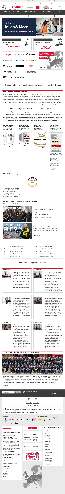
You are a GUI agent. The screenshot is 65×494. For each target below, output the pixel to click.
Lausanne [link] (10, 435)
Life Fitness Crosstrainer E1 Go (16, 251)
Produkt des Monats (10, 40)
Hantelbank (37, 296)
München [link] (5, 446)
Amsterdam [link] (5, 463)
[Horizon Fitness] (8, 66)
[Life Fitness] (31, 66)
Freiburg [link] (11, 442)
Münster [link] (8, 446)
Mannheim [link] (17, 445)
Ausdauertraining (7, 11)
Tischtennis (47, 438)
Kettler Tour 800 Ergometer (45, 251)
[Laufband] (6, 326)
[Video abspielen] (17, 213)
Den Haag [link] (15, 463)
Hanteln (46, 443)
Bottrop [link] (7, 440)
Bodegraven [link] (10, 463)
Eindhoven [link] (5, 464)
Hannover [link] (5, 444)
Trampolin (47, 436)
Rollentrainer (47, 449)
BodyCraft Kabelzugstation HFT (46, 246)
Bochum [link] (18, 438)
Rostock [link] (4, 448)
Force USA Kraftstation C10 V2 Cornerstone (48, 249)
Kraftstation (38, 322)
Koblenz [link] (4, 445)
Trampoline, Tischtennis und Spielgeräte (30, 12)
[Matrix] (8, 72)
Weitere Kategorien (58, 12)
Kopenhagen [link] (5, 474)
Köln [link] (7, 445)
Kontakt (19, 0)
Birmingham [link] (12, 452)
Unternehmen (5, 0)
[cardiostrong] (8, 60)
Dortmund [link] (5, 441)
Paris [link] (6, 471)
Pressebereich (36, 446)
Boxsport (47, 444)
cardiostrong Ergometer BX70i (16, 246)
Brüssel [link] (9, 468)
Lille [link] (4, 471)
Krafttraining (16, 11)
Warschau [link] (5, 477)
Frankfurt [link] (8, 442)
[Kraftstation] (38, 326)
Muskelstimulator (48, 460)
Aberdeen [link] (5, 452)
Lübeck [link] (13, 445)
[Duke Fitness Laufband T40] (58, 42)
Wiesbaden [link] (5, 449)
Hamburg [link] (15, 442)
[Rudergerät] (38, 274)
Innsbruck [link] (7, 458)
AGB (25, 434)
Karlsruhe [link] (13, 444)
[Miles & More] (57, 418)
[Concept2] (19, 60)
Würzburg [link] (10, 449)
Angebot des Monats (41, 40)
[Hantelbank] (38, 300)
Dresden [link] (9, 441)
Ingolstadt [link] (9, 444)
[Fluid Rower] (31, 60)
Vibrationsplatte (48, 461)
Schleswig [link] (14, 448)
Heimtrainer (47, 447)
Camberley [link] (17, 452)
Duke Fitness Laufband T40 (42, 43)
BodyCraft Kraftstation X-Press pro (17, 253)
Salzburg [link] (18, 458)
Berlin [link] (12, 438)
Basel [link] (4, 435)
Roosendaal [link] (10, 464)
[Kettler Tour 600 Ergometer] (27, 42)
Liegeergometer (48, 446)
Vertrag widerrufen (32, 428)
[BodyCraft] (19, 54)
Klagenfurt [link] (12, 458)
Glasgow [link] (9, 454)
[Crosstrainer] (6, 274)
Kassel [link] (17, 444)
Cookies (25, 436)
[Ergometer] (6, 300)
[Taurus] (31, 72)
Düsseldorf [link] (13, 441)
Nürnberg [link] (12, 446)
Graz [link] (4, 458)
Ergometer (6, 296)
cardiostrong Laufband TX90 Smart (47, 253)
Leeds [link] (8, 452)
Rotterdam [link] (15, 464)
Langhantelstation (48, 452)
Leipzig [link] (10, 445)
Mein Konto (58, 0)
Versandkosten (27, 437)
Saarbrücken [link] (9, 448)
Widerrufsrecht (36, 437)
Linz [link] (15, 458)
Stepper (46, 450)
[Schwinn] (19, 72)
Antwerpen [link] (5, 468)
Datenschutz (35, 434)
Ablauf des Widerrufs (35, 440)
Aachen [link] (4, 438)
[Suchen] (37, 7)
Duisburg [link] (17, 441)
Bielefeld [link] (15, 438)
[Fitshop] (13, 7)
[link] (51, 60)
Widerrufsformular (28, 439)
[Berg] (8, 54)
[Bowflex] (31, 54)
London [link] (12, 454)
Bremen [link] (16, 440)
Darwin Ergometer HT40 (15, 256)
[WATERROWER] (8, 78)
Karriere (15, 0)
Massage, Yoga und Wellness (46, 12)
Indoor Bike (47, 441)
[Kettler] (19, 66)
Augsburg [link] (8, 438)
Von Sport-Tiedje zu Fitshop (8, 408)
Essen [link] (4, 442)
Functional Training (49, 454)
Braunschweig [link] (12, 440)
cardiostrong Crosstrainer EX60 (46, 256)
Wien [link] (4, 460)
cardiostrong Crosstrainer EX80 (16, 249)
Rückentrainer (48, 457)
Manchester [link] (17, 454)
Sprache (52, 0)
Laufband (5, 322)
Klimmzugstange (48, 458)
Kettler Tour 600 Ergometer (8, 43)
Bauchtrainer (47, 455)
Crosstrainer (6, 269)
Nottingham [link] (5, 455)
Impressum (11, 0)
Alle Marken (47, 464)
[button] (5, 27)
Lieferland (47, 0)
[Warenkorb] (61, 7)
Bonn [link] (4, 440)
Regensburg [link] (17, 446)
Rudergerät (37, 269)
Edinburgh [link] (5, 454)
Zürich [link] (13, 435)
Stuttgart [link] (18, 448)
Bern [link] (6, 435)
